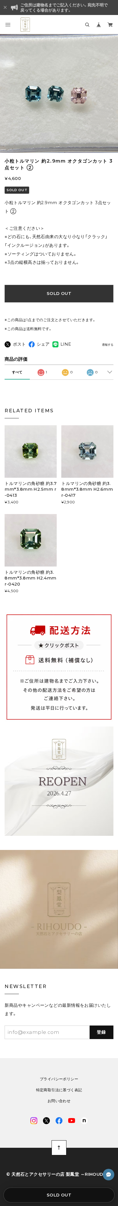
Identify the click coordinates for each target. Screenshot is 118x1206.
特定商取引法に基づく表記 (59, 1090)
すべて (17, 372)
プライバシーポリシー (59, 1079)
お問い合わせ (59, 1101)
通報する (107, 344)
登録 (101, 1032)
